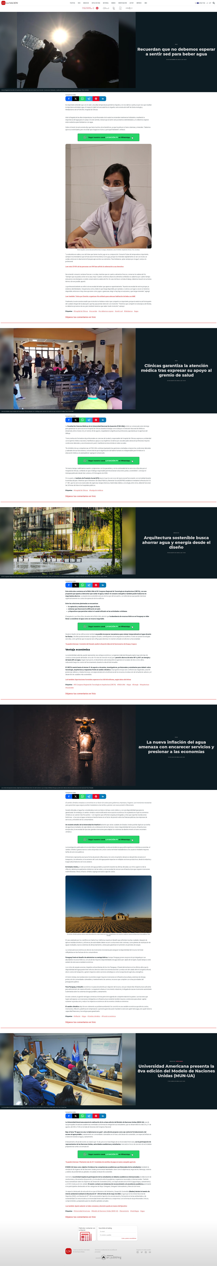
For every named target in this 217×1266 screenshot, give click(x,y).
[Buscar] (214, 3)
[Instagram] (145, 1252)
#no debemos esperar (106, 311)
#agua (136, 311)
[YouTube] (150, 1252)
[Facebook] (137, 1252)
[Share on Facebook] (68, 98)
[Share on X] (75, 98)
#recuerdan (93, 311)
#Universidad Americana (82, 1211)
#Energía (135, 685)
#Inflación (77, 1016)
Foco (176, 737)
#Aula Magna (134, 1211)
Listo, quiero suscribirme (129, 1238)
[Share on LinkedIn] (102, 98)
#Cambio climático (93, 1016)
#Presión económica (109, 1016)
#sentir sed (119, 311)
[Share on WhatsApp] (82, 98)
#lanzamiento (124, 1211)
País (176, 44)
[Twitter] (141, 1252)
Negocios (176, 532)
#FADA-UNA (121, 685)
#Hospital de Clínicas (81, 311)
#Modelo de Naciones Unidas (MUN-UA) (104, 1211)
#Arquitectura (144, 685)
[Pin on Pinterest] (96, 98)
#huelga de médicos (96, 490)
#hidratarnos (128, 311)
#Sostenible (69, 688)
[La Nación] (9, 3)
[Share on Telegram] (89, 98)
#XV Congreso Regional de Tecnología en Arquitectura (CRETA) (95, 685)
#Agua (129, 685)
